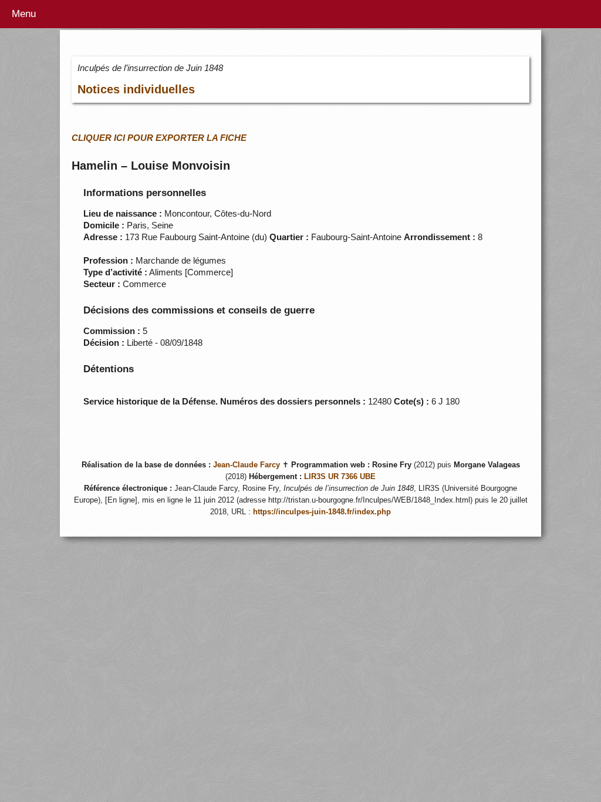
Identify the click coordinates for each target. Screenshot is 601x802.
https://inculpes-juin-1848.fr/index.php (322, 512)
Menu (24, 13)
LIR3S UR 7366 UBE (340, 477)
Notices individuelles (136, 89)
